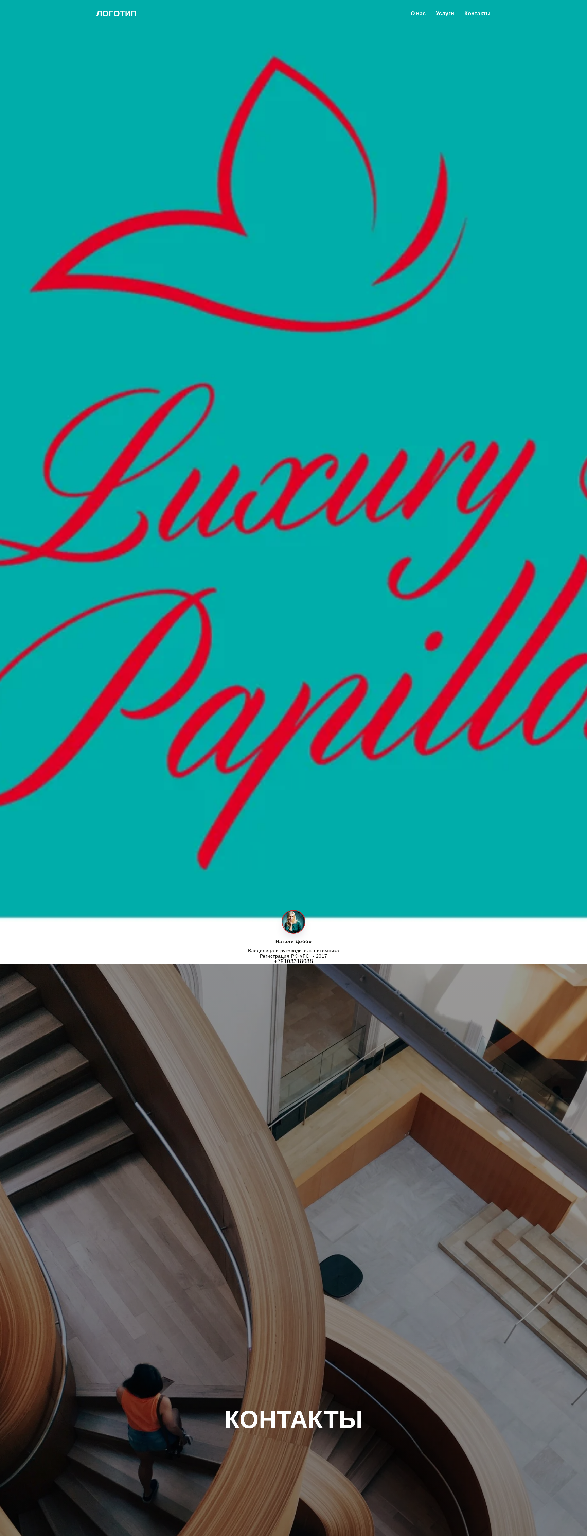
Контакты (477, 13)
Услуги (445, 13)
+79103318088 (293, 961)
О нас (418, 13)
